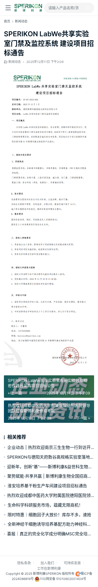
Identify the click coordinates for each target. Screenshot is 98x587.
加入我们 (47, 563)
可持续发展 (72, 563)
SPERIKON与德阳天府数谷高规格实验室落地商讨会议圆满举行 (50, 457)
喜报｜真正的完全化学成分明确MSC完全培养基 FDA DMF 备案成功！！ (50, 533)
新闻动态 (14, 62)
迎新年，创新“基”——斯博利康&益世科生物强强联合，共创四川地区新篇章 (50, 466)
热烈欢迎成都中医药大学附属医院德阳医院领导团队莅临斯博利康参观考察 (50, 495)
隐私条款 (24, 563)
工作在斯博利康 (49, 568)
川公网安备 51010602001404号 (63, 579)
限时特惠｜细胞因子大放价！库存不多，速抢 (49, 514)
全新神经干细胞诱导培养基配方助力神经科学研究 (51, 524)
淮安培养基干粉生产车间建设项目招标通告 (47, 485)
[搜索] (88, 8)
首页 (7, 21)
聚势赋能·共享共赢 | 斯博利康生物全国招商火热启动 (50, 476)
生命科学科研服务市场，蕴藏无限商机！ (45, 505)
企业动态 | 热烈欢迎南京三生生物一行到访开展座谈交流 (50, 447)
